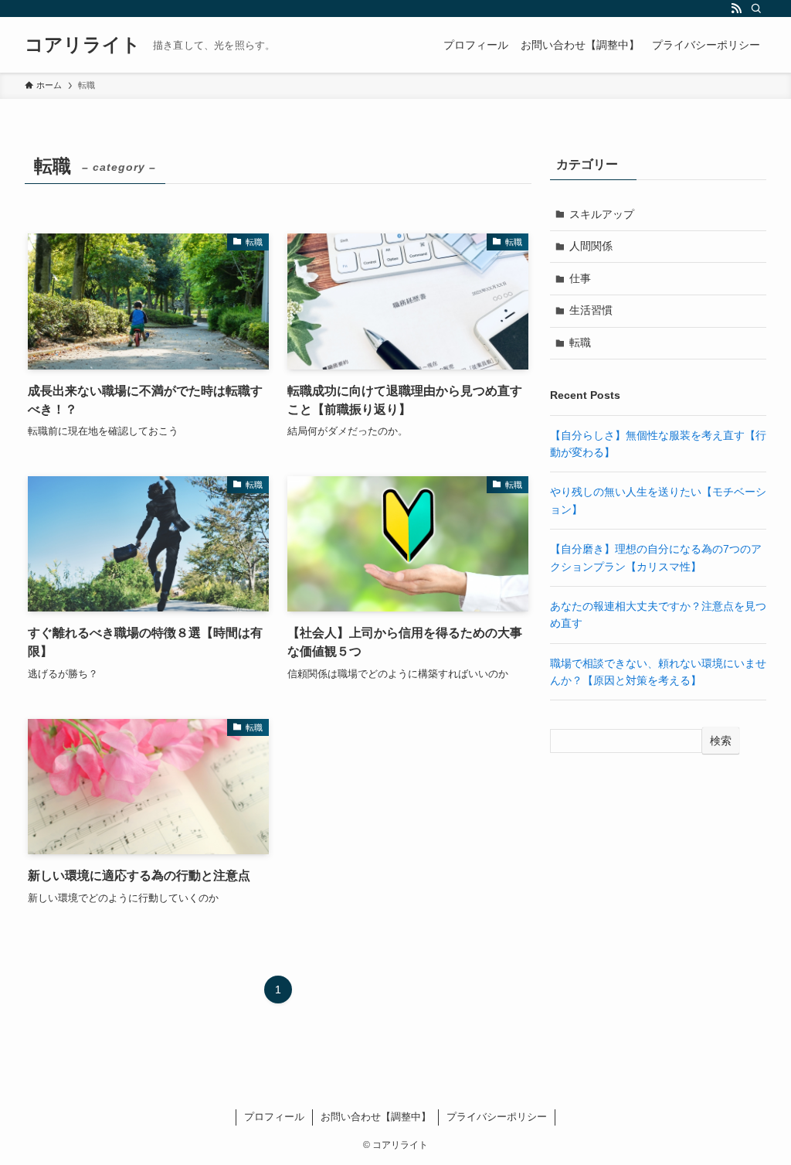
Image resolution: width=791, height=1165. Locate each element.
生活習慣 (591, 310)
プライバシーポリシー (496, 1116)
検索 (721, 740)
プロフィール (274, 1116)
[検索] (756, 8)
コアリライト (83, 45)
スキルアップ (601, 214)
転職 (580, 342)
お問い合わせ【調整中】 (376, 1116)
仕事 (580, 278)
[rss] (736, 8)
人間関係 (591, 246)
